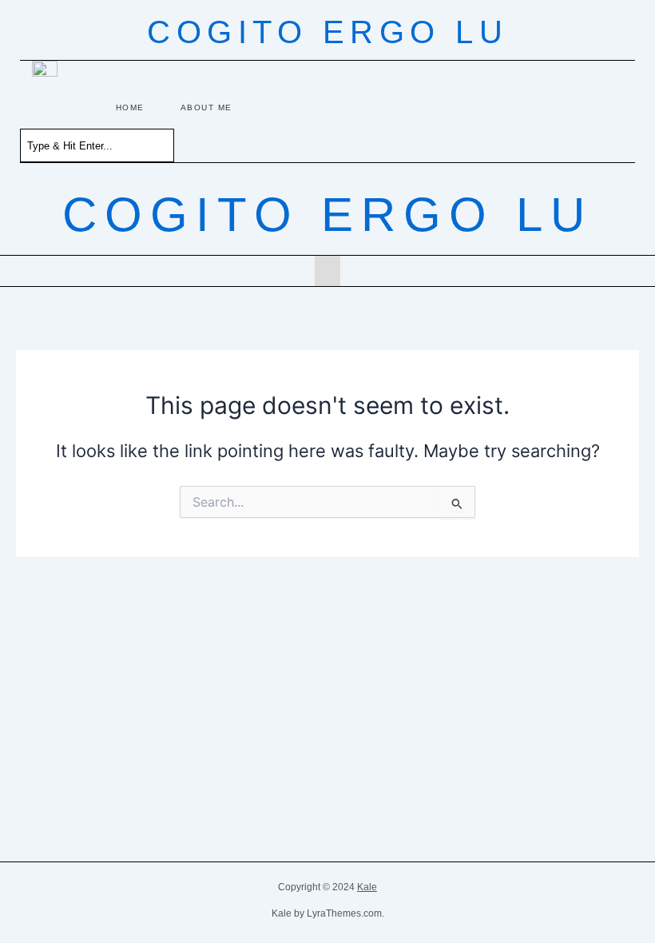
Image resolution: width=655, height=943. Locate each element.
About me (206, 107)
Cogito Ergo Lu (327, 32)
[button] (327, 271)
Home (130, 107)
